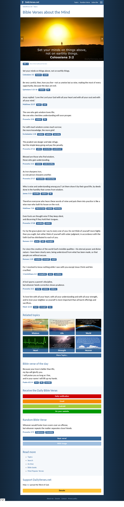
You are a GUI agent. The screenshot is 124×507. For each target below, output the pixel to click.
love (50, 307)
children (53, 289)
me (28, 485)
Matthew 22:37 (29, 104)
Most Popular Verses (36, 471)
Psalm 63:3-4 (28, 382)
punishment (57, 149)
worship (48, 382)
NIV (25, 64)
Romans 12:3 (28, 241)
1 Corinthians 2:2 (30, 274)
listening (58, 208)
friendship (40, 179)
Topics (76, 2)
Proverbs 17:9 (28, 432)
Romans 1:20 (28, 259)
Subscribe (95, 2)
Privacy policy (72, 499)
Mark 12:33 (27, 307)
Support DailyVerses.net (37, 480)
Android (62, 406)
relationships (50, 179)
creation (38, 259)
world (45, 75)
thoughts (50, 241)
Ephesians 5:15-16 (30, 90)
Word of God (40, 208)
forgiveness (40, 432)
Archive (31, 464)
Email (62, 401)
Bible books (32, 468)
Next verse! (62, 439)
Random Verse (85, 2)
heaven (38, 75)
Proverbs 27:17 (29, 179)
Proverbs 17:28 (29, 223)
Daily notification (62, 396)
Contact (64, 499)
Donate (62, 491)
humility (36, 194)
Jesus (50, 274)
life (48, 90)
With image (62, 444)
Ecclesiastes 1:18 (29, 134)
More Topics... (62, 355)
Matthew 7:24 (28, 208)
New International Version (38, 64)
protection (47, 149)
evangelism (42, 274)
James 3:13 (27, 194)
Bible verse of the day (35, 364)
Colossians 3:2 (28, 75)
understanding (49, 164)
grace (37, 241)
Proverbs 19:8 (28, 119)
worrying (57, 134)
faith (42, 241)
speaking (40, 223)
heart (39, 104)
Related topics (31, 315)
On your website (62, 411)
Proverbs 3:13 (28, 164)
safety (39, 149)
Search (30, 461)
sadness (48, 134)
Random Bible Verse (35, 420)
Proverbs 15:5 (28, 289)
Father (38, 289)
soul (44, 104)
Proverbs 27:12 (29, 149)
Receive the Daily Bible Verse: (40, 390)
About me (50, 499)
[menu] (101, 3)
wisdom (42, 90)
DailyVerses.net (27, 7)
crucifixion (58, 274)
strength (46, 259)
